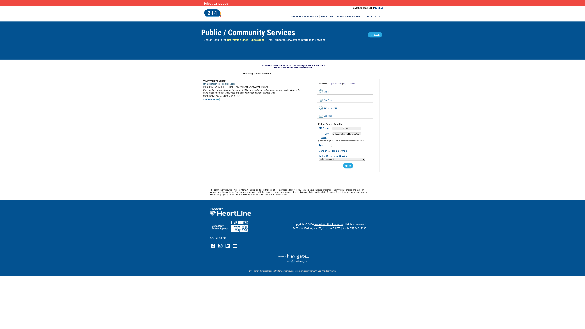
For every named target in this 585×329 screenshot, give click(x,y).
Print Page (328, 100)
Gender (323, 150)
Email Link (328, 116)
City (326, 133)
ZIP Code (324, 128)
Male (344, 150)
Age (321, 145)
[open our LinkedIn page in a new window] (228, 247)
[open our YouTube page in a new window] (235, 247)
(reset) (323, 138)
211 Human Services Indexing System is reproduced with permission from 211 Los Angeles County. (292, 271)
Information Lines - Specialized (245, 39)
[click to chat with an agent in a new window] (378, 8)
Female (335, 150)
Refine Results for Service (333, 156)
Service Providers (348, 16)
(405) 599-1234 (232, 96)
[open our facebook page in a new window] (213, 247)
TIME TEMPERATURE (214, 81)
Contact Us (372, 16)
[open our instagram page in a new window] (220, 247)
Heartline (327, 16)
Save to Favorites (330, 108)
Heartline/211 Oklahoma (328, 224)
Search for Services (304, 16)
